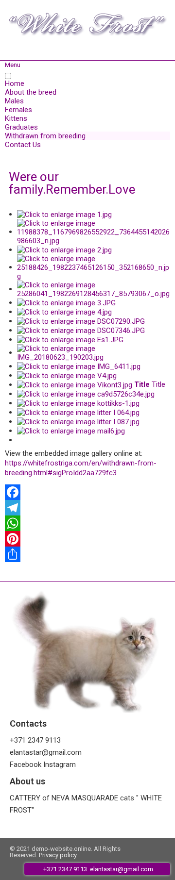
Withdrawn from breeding (45, 136)
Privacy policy (58, 855)
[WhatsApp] (87, 523)
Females (18, 109)
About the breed (30, 92)
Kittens (16, 118)
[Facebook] (87, 492)
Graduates (21, 127)
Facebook (25, 764)
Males (14, 101)
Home (14, 83)
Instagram (59, 764)
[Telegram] (87, 507)
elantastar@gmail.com (46, 752)
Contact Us (23, 144)
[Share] (87, 554)
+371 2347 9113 (35, 740)
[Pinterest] (87, 539)
